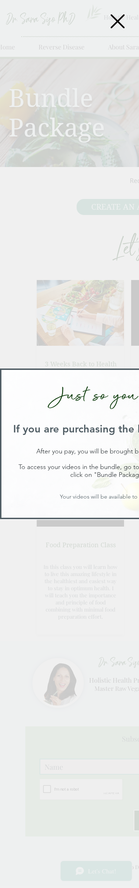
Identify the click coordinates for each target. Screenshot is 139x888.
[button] (117, 21)
